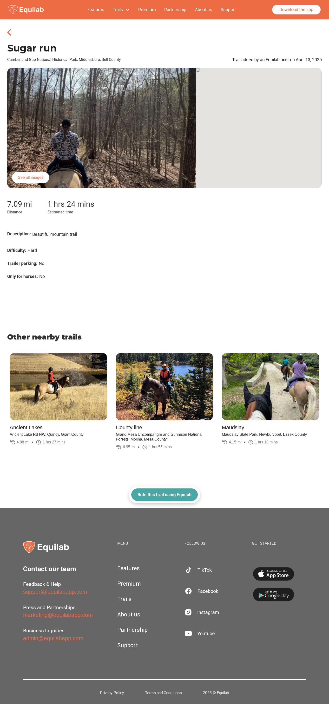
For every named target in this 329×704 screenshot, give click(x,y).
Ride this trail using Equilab (164, 494)
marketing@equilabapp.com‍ (58, 615)
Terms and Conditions (163, 693)
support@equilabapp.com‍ (55, 592)
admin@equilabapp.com (53, 638)
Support (228, 9)
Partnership (175, 9)
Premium (147, 9)
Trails (124, 599)
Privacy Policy (112, 693)
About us (203, 9)
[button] (121, 9)
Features (95, 9)
